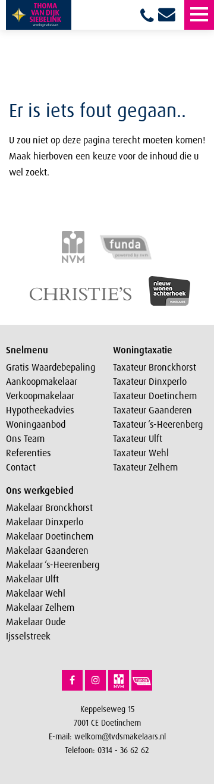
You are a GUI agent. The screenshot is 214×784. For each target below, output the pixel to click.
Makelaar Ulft (32, 579)
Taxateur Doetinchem (155, 396)
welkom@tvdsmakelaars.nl (120, 736)
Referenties (28, 453)
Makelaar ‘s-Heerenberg (52, 564)
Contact (21, 467)
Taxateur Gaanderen (152, 410)
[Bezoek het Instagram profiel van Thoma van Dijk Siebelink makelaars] (95, 680)
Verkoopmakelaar (40, 396)
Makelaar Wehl (35, 593)
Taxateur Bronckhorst (154, 367)
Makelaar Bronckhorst (49, 507)
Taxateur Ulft (137, 438)
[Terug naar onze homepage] (38, 15)
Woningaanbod (35, 424)
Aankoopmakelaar (41, 381)
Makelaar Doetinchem (49, 536)
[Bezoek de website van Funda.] (141, 680)
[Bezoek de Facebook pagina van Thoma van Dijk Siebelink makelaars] (72, 680)
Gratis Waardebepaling (50, 367)
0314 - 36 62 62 (123, 750)
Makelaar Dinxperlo (44, 522)
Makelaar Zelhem (40, 607)
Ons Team (25, 438)
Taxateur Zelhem (145, 467)
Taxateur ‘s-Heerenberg (158, 424)
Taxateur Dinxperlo (150, 381)
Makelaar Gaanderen (47, 550)
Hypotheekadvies (40, 410)
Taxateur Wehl (141, 453)
